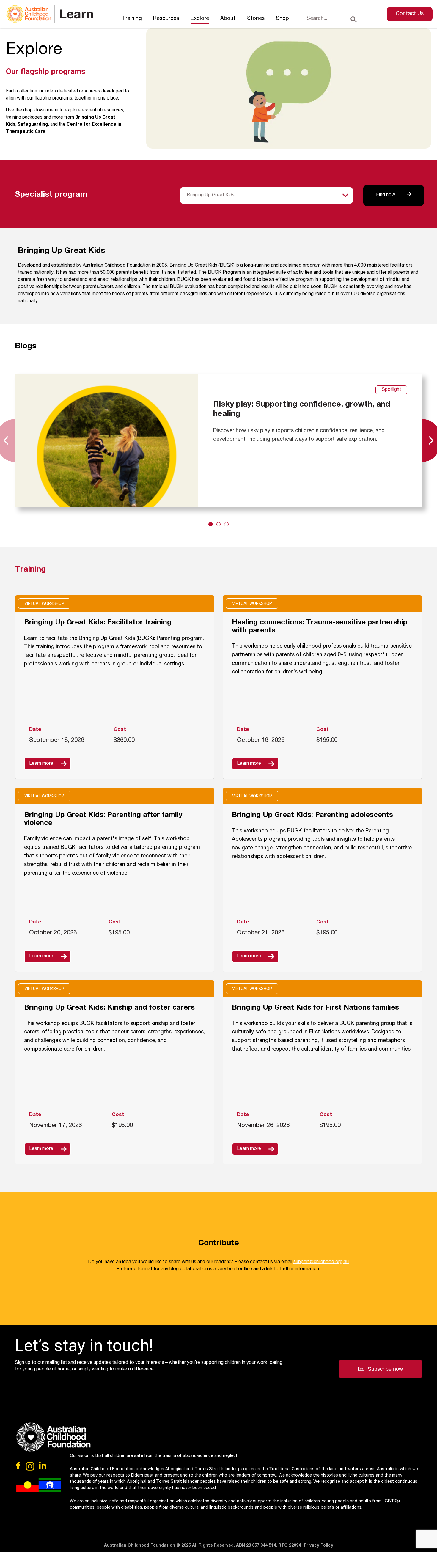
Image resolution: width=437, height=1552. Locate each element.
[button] (380, 1369)
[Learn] (49, 13)
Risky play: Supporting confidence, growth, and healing (301, 409)
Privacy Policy (318, 1546)
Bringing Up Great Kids (211, 195)
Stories (256, 18)
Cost (120, 729)
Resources (166, 18)
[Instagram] (30, 1466)
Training (132, 18)
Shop (282, 18)
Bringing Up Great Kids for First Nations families (315, 1008)
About (227, 18)
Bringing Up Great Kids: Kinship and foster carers (109, 1008)
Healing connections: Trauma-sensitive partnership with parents (319, 627)
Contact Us (410, 14)
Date (35, 729)
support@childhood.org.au (321, 1262)
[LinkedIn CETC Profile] (42, 1465)
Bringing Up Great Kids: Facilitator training (98, 623)
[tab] (210, 524)
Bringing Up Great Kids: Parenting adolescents (312, 815)
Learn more (41, 763)
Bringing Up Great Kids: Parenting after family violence (103, 819)
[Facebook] (18, 1465)
